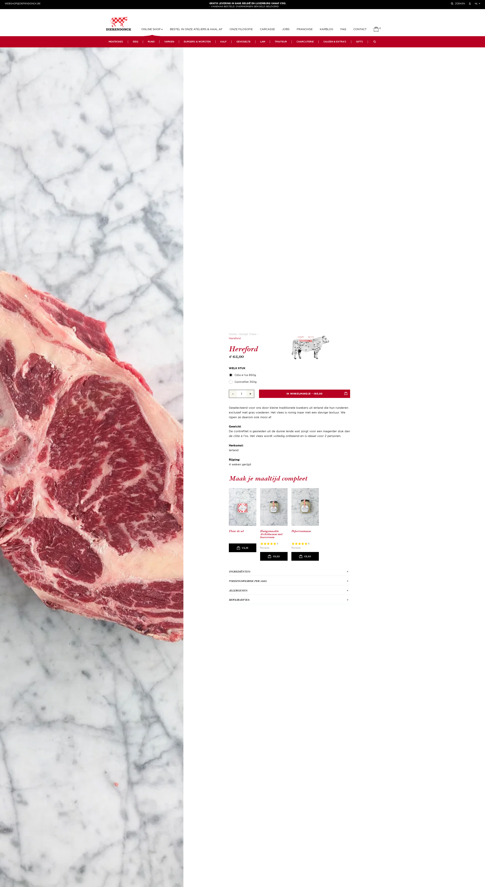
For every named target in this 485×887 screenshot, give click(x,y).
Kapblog (326, 29)
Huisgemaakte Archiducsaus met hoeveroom (271, 534)
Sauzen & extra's (334, 42)
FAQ (343, 29)
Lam (262, 42)
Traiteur (281, 42)
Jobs (285, 29)
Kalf (223, 42)
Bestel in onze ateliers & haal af (196, 29)
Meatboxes (116, 42)
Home (233, 334)
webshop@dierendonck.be (23, 3)
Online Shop (151, 29)
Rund (151, 42)
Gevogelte (243, 42)
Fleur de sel (236, 531)
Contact (360, 29)
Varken (169, 42)
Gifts (359, 42)
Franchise (305, 29)
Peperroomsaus (301, 531)
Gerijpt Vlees (247, 334)
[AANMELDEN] (470, 4)
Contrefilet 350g (246, 381)
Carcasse (267, 29)
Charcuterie (305, 42)
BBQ (135, 42)
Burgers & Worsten (197, 42)
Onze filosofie (241, 29)
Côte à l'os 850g (245, 375)
